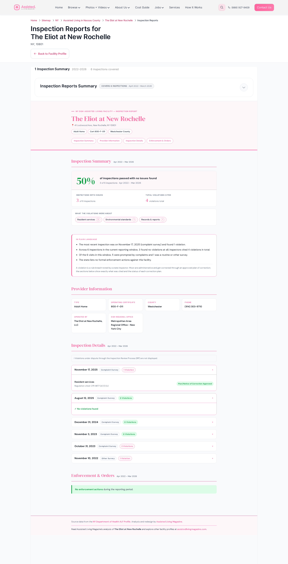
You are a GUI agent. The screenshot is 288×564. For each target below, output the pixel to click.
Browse (72, 7)
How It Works (193, 7)
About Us (121, 7)
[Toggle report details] (244, 87)
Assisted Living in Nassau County (81, 20)
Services (174, 7)
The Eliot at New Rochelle (119, 20)
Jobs (158, 7)
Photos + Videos (96, 7)
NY (57, 20)
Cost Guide (142, 7)
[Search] (221, 7)
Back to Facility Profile (52, 53)
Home (59, 7)
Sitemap (46, 20)
